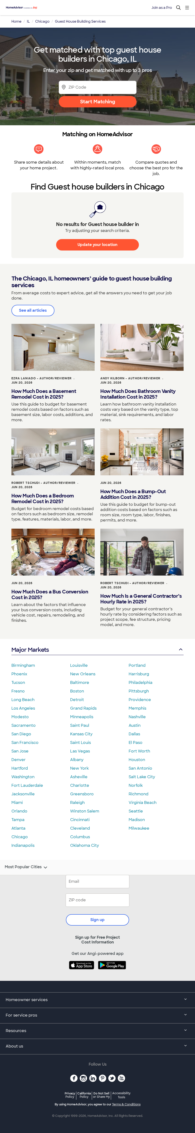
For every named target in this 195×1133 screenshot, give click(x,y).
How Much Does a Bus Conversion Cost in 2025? (49, 594)
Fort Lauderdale (27, 785)
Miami (17, 802)
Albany (76, 759)
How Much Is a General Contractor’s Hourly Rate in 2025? (141, 599)
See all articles (33, 310)
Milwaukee (139, 828)
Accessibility (121, 1095)
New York (79, 768)
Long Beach (22, 699)
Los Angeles (23, 708)
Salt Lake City (142, 776)
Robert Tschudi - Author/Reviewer (43, 483)
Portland (137, 665)
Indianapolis (22, 845)
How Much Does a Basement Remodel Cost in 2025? (43, 394)
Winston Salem (84, 811)
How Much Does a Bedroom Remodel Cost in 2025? (42, 498)
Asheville (79, 776)
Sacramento (23, 725)
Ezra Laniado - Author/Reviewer (41, 378)
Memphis (137, 708)
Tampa (17, 819)
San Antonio (140, 768)
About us (14, 1046)
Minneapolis (81, 716)
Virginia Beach (142, 802)
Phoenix (19, 674)
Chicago (19, 836)
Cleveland (80, 828)
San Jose (20, 751)
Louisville (79, 665)
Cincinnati (80, 819)
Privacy (70, 1095)
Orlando (19, 811)
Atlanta (18, 828)
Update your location (97, 244)
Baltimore (79, 682)
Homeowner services (27, 999)
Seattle (136, 811)
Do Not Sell (101, 1095)
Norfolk (136, 785)
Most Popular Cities (23, 867)
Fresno (18, 691)
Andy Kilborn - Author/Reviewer (130, 378)
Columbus (80, 836)
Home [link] (16, 21)
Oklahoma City (84, 845)
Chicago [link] (42, 21)
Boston (77, 691)
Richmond (138, 794)
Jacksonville (23, 794)
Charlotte (79, 785)
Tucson (18, 682)
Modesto (20, 716)
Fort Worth (139, 751)
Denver (18, 759)
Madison (137, 819)
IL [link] (28, 21)
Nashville (137, 716)
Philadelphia (140, 682)
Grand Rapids (83, 708)
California (84, 1095)
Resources (16, 1030)
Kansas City (81, 734)
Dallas (134, 734)
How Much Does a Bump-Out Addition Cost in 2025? (133, 494)
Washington (22, 776)
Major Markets (30, 649)
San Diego (21, 734)
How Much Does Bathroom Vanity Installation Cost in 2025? (138, 394)
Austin (135, 725)
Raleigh (77, 802)
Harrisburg (139, 674)
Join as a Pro (161, 7)
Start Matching (97, 102)
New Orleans (82, 674)
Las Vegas (80, 751)
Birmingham (23, 665)
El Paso (135, 742)
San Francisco (25, 742)
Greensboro (82, 794)
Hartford (19, 768)
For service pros (21, 1015)
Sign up (97, 919)
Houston (137, 759)
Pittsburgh (139, 691)
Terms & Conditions (126, 1104)
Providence (140, 699)
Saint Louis (80, 742)
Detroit (77, 699)
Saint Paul (79, 725)
